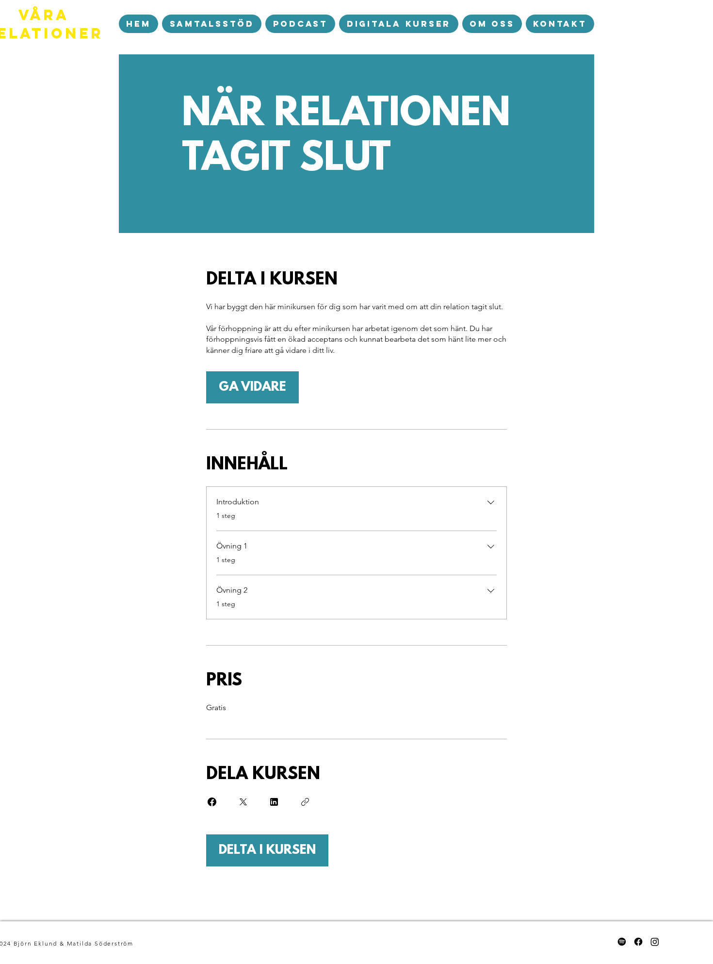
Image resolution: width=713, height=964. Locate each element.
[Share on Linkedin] (274, 802)
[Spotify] (621, 941)
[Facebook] (638, 941)
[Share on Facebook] (212, 802)
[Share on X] (243, 802)
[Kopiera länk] (305, 802)
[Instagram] (654, 941)
